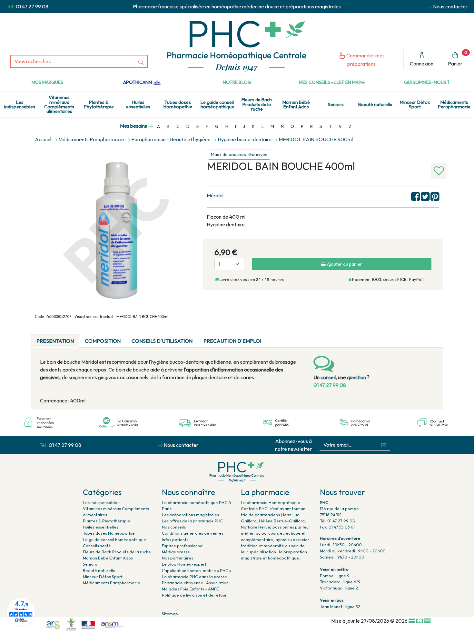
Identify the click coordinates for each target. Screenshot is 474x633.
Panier (457, 58)
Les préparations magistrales (190, 514)
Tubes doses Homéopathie (177, 104)
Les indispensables (19, 104)
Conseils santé (97, 545)
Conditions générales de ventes (192, 533)
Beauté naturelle (375, 104)
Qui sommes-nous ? (426, 82)
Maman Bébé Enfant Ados (296, 104)
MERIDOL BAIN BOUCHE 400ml (316, 139)
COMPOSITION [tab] (103, 341)
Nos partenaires (177, 557)
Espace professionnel (182, 545)
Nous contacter (450, 6)
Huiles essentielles (138, 104)
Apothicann (138, 82)
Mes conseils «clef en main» (332, 82)
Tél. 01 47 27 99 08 (337, 520)
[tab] (272, 337)
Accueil (43, 139)
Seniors (336, 104)
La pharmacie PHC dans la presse (194, 576)
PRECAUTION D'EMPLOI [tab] (232, 341)
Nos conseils (174, 526)
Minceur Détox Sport (415, 104)
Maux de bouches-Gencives (239, 154)
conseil (328, 377)
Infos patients (175, 539)
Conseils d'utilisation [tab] (162, 341)
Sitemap (170, 613)
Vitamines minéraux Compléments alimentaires (59, 104)
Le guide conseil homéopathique (217, 104)
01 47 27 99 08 (32, 6)
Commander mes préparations (365, 59)
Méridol (215, 195)
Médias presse (176, 551)
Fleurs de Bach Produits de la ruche (257, 104)
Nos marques (47, 82)
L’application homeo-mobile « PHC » (196, 570)
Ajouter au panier (344, 264)
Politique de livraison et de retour (194, 595)
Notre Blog (237, 82)
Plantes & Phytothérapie (99, 104)
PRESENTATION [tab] (55, 341)
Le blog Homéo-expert (184, 564)
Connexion (421, 63)
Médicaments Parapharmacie (111, 582)
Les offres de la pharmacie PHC (192, 520)
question (356, 377)
